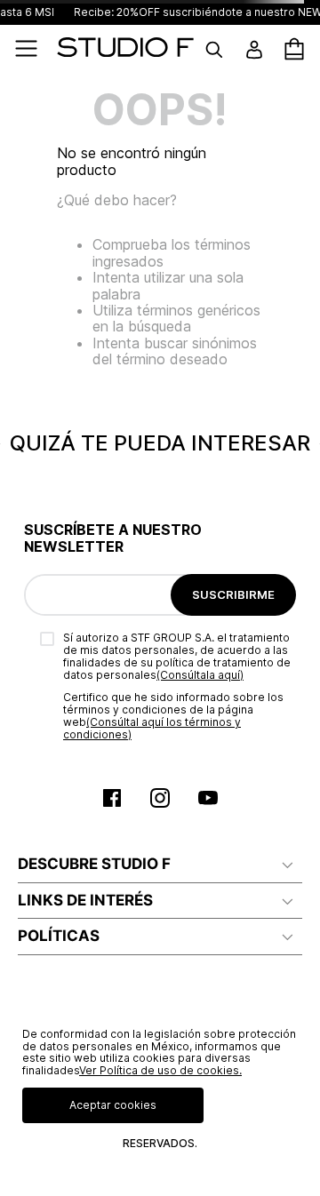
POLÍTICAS (59, 936)
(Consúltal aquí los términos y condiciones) (152, 728)
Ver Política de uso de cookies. (160, 1070)
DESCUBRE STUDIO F (94, 864)
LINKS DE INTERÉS (85, 900)
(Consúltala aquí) (200, 675)
